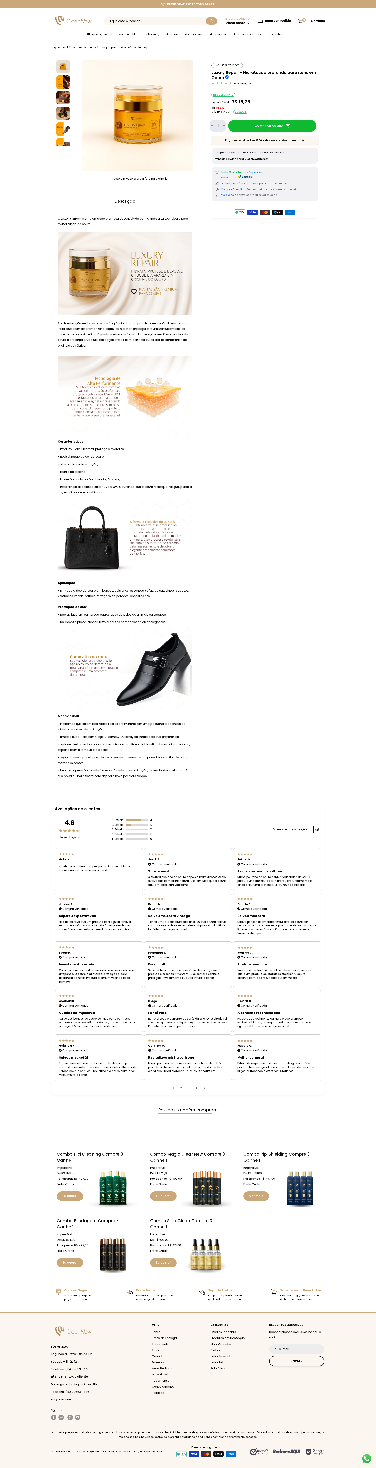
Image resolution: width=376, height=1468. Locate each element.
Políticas (158, 1393)
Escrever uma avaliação (289, 829)
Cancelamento (163, 1387)
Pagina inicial (59, 47)
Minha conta (235, 23)
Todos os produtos (84, 47)
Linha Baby (152, 34)
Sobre (156, 1332)
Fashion (216, 1350)
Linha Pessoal (194, 34)
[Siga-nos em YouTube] (77, 1417)
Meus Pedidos (162, 1368)
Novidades (275, 34)
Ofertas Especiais (223, 1332)
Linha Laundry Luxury (247, 34)
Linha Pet (172, 34)
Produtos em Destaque (228, 1338)
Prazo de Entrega (164, 1338)
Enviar (297, 1361)
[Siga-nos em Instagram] (61, 1417)
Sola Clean (218, 1368)
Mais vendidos (128, 34)
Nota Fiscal (160, 1374)
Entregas (158, 1362)
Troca (156, 1350)
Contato (158, 1356)
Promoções (100, 34)
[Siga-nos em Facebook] (53, 1417)
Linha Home (218, 34)
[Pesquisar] (211, 21)
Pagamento (160, 1344)
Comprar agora (269, 125)
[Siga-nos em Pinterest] (70, 1417)
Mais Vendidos (221, 1344)
